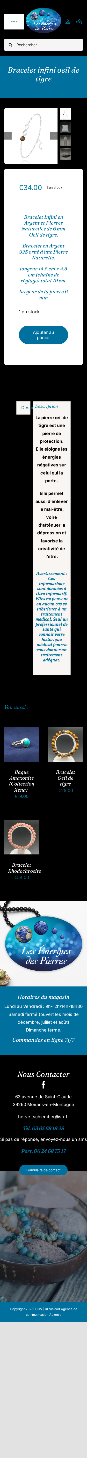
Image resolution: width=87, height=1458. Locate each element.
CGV (38, 1309)
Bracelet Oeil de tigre (65, 778)
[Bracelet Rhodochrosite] (21, 823)
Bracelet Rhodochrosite (24, 868)
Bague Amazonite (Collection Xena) (21, 781)
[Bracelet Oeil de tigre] (65, 730)
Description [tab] (25, 407)
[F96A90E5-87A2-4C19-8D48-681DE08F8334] (31, 136)
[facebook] (43, 1085)
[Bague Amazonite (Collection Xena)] (21, 730)
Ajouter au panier (43, 335)
